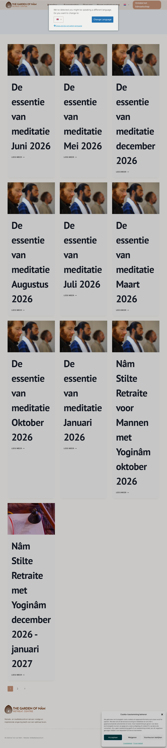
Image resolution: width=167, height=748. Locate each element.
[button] (162, 714)
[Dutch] (126, 5)
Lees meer (17, 157)
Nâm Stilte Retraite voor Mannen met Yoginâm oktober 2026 (133, 422)
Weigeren (132, 737)
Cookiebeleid (127, 743)
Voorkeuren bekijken (153, 737)
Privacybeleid (138, 743)
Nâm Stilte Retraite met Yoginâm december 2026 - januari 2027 (31, 605)
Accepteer (113, 737)
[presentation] (31, 60)
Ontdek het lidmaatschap (142, 5)
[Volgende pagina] (25, 689)
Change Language (102, 19)
